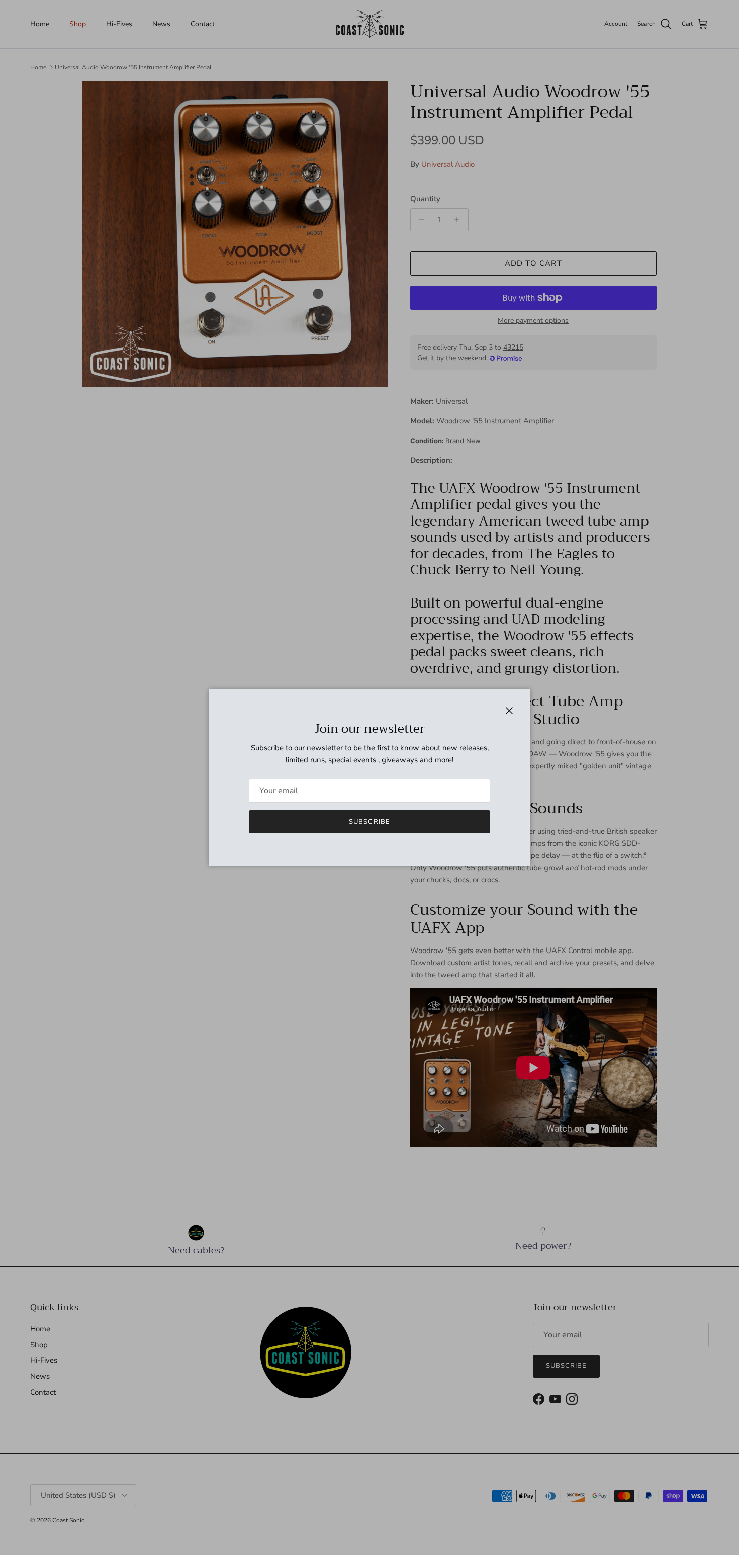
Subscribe (369, 821)
